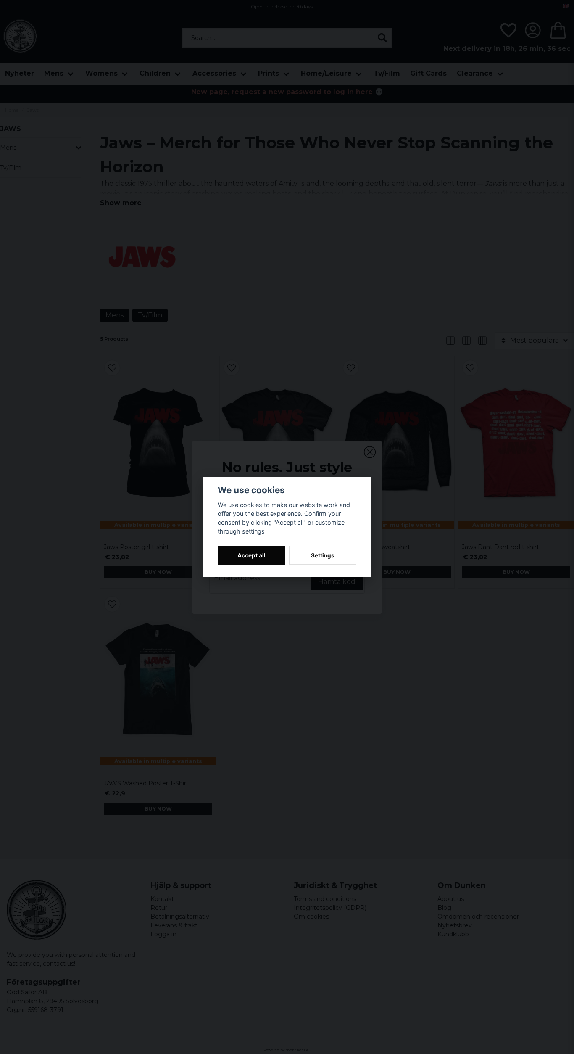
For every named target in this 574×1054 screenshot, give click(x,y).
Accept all (251, 555)
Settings (322, 555)
